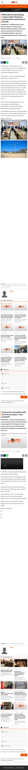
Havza (7, 643)
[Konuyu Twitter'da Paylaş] (4, 62)
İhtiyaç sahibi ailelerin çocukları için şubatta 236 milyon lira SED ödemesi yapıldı (6, 359)
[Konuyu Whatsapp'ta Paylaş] (7, 62)
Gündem (2, 668)
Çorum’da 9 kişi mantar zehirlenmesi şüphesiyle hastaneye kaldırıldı (20, 359)
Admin (11, 291)
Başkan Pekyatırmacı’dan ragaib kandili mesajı (7, 693)
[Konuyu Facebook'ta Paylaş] (2, 62)
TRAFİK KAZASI (14, 643)
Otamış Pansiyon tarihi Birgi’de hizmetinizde (6, 670)
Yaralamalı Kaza (20, 643)
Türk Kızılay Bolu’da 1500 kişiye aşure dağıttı (7, 336)
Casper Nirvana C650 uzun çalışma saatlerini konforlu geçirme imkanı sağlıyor (20, 337)
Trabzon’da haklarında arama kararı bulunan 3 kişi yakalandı (20, 316)
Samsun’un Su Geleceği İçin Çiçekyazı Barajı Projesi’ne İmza (6, 715)
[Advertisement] (14, 220)
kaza (9, 643)
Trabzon (21, 285)
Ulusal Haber (3, 311)
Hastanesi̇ (17, 285)
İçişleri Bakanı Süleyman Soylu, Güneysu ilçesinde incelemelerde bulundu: (7, 316)
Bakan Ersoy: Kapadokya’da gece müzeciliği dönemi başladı (19, 673)
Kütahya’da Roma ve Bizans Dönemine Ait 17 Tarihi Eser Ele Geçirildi (20, 693)
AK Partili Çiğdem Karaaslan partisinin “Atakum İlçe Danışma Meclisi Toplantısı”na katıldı (20, 716)
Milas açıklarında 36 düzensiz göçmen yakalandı (16, 6)
